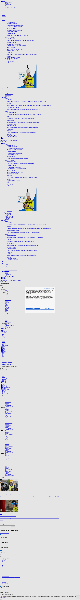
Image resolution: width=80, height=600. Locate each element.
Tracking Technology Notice (49, 288)
